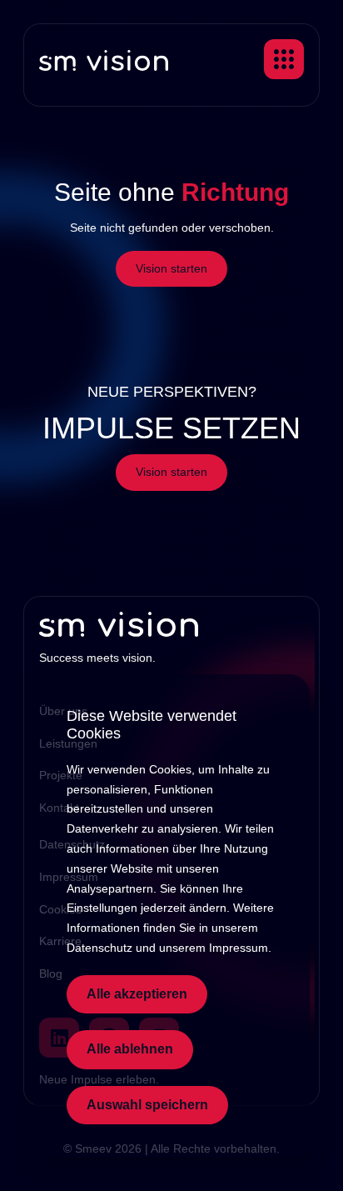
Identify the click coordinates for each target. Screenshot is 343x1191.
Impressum (238, 947)
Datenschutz (99, 947)
